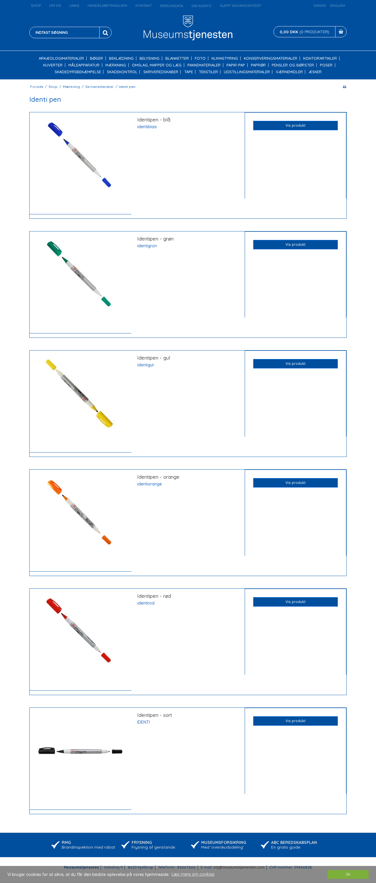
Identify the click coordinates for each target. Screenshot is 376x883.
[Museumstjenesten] (188, 28)
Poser (326, 65)
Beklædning (121, 58)
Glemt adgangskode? (240, 5)
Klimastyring (225, 58)
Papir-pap (235, 65)
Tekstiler (208, 72)
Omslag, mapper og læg (157, 65)
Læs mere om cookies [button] (193, 874)
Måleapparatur (84, 65)
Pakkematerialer (204, 65)
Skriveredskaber (160, 72)
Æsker (315, 72)
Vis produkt (296, 125)
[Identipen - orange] (80, 521)
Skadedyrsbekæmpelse (78, 72)
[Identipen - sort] (80, 759)
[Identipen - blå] (80, 163)
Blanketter (177, 58)
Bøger (96, 58)
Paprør (258, 65)
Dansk (320, 5)
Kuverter (53, 65)
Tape (188, 72)
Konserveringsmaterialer (270, 58)
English (337, 5)
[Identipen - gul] (80, 401)
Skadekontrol (122, 72)
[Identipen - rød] (80, 640)
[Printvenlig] (344, 86)
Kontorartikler (320, 58)
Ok (348, 874)
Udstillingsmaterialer (247, 72)
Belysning (150, 58)
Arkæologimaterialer (61, 58)
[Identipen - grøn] (80, 282)
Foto (200, 58)
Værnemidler (289, 72)
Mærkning (115, 65)
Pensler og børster (293, 65)
